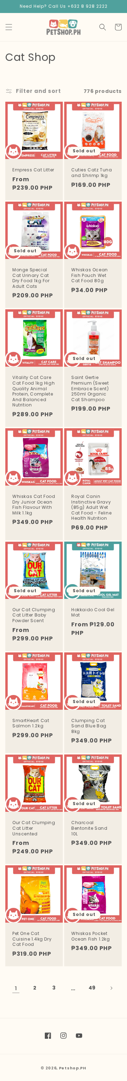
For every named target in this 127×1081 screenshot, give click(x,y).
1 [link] (16, 988)
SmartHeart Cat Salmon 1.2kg (30, 723)
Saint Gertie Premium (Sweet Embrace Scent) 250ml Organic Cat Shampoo (90, 388)
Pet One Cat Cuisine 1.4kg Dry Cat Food (32, 939)
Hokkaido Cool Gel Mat (92, 612)
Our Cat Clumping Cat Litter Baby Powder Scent (33, 615)
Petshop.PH (72, 1068)
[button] (9, 27)
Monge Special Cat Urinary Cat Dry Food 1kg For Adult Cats (31, 278)
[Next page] (111, 988)
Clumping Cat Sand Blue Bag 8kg (89, 726)
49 (92, 987)
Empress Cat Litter (33, 170)
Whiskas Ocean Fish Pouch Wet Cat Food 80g (89, 275)
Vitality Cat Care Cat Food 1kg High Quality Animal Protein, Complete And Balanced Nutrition (33, 391)
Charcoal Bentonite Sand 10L (89, 828)
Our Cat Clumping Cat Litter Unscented (33, 828)
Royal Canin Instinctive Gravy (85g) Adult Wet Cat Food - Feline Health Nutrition (91, 507)
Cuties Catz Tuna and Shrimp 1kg (91, 172)
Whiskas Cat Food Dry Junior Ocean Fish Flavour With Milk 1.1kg (33, 505)
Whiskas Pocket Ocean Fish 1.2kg (90, 936)
